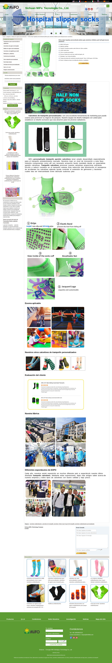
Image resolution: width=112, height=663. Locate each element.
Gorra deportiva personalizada (11, 59)
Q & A (57, 14)
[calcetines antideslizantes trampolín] (92, 9)
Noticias (104, 14)
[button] (51, 33)
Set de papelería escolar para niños (12, 193)
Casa (6, 14)
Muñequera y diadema (9, 53)
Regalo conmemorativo (9, 69)
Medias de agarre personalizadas (19, 36)
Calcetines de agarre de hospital (11, 46)
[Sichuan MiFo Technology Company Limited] (11, 9)
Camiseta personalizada (9, 56)
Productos (22, 14)
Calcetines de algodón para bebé (11, 51)
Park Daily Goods (8, 62)
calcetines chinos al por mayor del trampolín (64, 524)
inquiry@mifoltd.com (87, 634)
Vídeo (90, 14)
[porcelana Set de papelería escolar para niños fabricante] (12, 183)
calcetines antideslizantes (36, 524)
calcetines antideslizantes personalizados (84, 524)
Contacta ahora (12, 105)
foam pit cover (7, 67)
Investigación (71, 619)
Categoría (8, 36)
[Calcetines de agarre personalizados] (56, 18)
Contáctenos (73, 14)
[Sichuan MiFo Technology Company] (86, 9)
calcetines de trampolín (47, 524)
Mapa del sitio (101, 619)
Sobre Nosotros (40, 14)
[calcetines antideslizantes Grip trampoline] (89, 9)
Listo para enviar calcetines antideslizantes (12, 124)
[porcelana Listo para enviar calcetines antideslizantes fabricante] (12, 114)
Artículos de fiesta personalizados (12, 64)
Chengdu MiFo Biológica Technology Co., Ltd (59, 649)
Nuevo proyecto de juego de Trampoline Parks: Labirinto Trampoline (10, 212)
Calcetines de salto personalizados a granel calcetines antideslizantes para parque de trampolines (12, 146)
